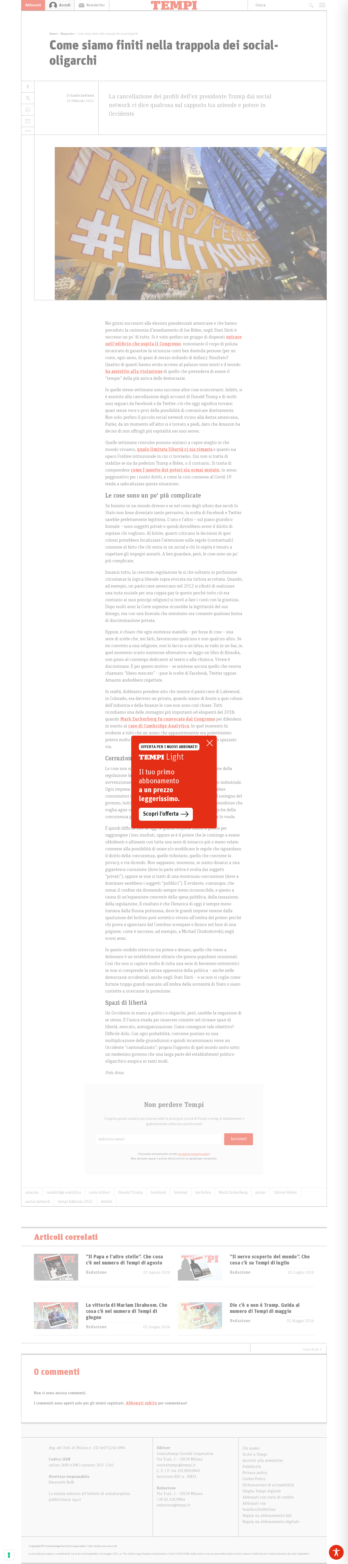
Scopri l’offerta (161, 814)
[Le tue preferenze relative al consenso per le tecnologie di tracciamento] (9, 1555)
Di (80, 95)
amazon (31, 1192)
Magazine (67, 33)
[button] (27, 131)
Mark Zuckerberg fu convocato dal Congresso (167, 719)
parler (260, 1192)
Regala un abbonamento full (267, 1516)
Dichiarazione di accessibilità (268, 1485)
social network (37, 1202)
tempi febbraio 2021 (75, 1202)
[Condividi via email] (27, 121)
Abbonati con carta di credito (268, 1497)
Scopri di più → (312, 1349)
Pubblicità (252, 1467)
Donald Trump (130, 1192)
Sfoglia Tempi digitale (262, 1491)
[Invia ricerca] (311, 5)
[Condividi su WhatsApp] (27, 109)
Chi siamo (251, 1448)
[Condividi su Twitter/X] (27, 98)
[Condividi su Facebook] (27, 87)
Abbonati (33, 5)
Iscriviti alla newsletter (263, 1460)
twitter (106, 1202)
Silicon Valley (285, 1192)
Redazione (96, 1272)
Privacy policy (255, 1473)
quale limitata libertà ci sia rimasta (174, 449)
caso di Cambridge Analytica (158, 726)
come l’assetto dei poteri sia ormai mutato (175, 470)
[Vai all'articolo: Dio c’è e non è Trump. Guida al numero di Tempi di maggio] (200, 1318)
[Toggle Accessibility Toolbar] (336, 1552)
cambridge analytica (63, 1192)
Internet (181, 1192)
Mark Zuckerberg (233, 1192)
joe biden (203, 1192)
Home (53, 33)
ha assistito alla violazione (134, 371)
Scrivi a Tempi (255, 1454)
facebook (158, 1192)
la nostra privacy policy (194, 1153)
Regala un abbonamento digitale (271, 1522)
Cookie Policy (254, 1479)
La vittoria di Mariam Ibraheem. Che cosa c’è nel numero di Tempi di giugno (126, 1311)
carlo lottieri (99, 1192)
